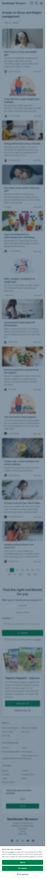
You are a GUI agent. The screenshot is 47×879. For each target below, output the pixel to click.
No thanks (22, 868)
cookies (11, 852)
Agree (22, 862)
